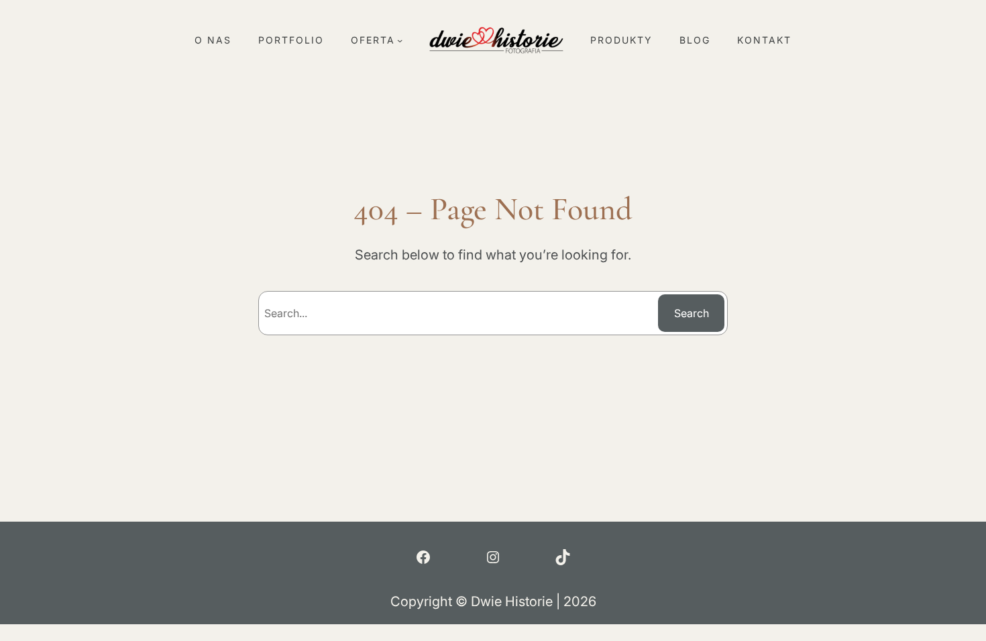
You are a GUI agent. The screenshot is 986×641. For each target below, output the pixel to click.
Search (691, 313)
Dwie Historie (512, 601)
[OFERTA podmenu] (399, 40)
